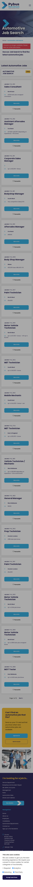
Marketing (7, 872)
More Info (9, 882)
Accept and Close (11, 877)
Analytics (17, 868)
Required (7, 868)
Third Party (18, 872)
